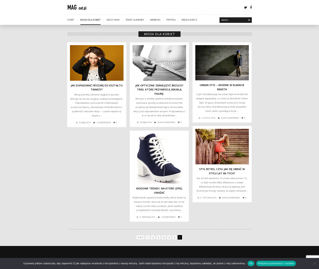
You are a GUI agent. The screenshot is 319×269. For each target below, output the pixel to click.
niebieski (155, 19)
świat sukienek (135, 19)
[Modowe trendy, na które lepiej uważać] (159, 158)
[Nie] (314, 263)
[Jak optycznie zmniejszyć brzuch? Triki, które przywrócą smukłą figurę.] (159, 63)
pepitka (171, 19)
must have (113, 19)
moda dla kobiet (90, 19)
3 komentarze (104, 122)
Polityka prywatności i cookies (276, 263)
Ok (251, 263)
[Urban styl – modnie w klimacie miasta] (222, 62)
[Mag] (79, 7)
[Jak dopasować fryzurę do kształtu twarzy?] (97, 63)
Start (70, 19)
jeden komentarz (166, 122)
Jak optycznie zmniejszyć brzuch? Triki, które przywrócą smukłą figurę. (159, 89)
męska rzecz (189, 19)
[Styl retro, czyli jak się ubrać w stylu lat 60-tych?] (222, 146)
